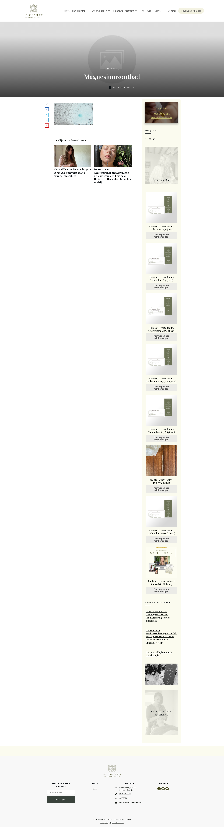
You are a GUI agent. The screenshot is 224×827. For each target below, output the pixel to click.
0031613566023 (125, 794)
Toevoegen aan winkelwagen (161, 235)
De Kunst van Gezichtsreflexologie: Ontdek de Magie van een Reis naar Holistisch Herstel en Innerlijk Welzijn (113, 166)
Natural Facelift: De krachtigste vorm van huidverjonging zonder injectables (72, 166)
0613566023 (123, 798)
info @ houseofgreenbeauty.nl (130, 802)
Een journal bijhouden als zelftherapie (161, 653)
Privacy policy (104, 823)
